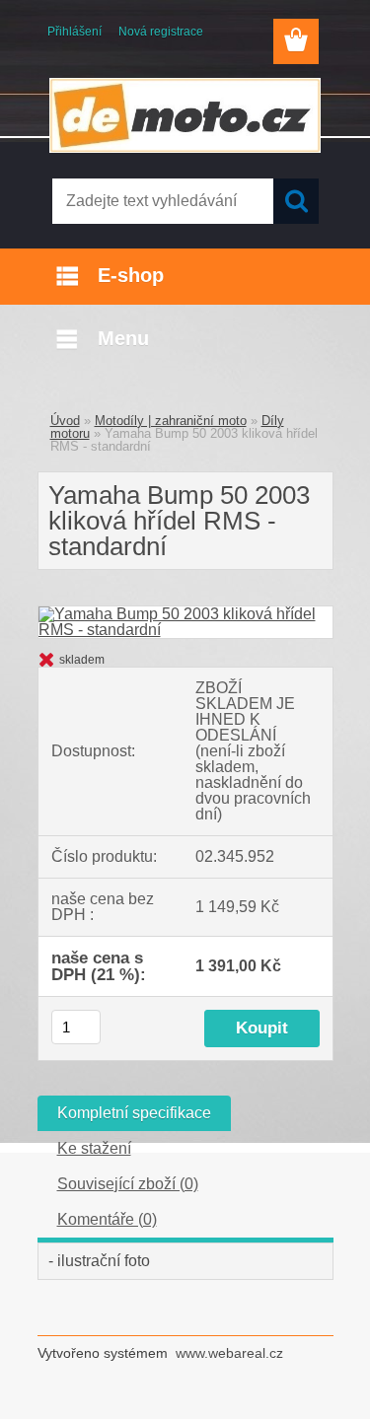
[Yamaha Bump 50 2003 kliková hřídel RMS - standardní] (185, 613)
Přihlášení (74, 31)
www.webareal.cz (229, 1353)
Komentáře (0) (107, 1219)
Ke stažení (94, 1148)
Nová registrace (160, 31)
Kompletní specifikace (134, 1112)
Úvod (65, 420)
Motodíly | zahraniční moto (171, 420)
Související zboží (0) (127, 1183)
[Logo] (185, 115)
